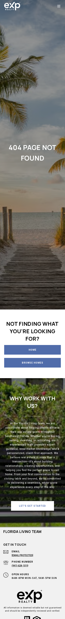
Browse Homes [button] (32, 362)
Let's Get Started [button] (32, 506)
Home (32, 349)
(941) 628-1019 (20, 565)
